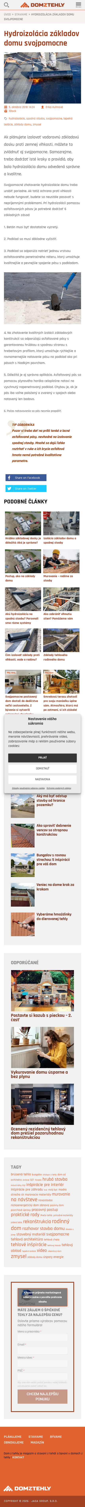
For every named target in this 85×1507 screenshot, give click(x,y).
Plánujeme (13, 1437)
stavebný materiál (30, 1234)
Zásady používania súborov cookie (28, 788)
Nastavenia (42, 779)
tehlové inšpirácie (28, 1244)
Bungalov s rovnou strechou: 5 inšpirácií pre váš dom (53, 859)
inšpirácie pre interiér (45, 1185)
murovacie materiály (38, 1194)
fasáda (38, 1180)
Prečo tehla (46, 1215)
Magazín (37, 1442)
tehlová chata (51, 1239)
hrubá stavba (54, 1179)
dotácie (26, 1180)
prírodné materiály (63, 1215)
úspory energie (53, 1257)
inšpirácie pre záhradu (27, 1190)
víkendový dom (54, 1251)
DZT (32, 1180)
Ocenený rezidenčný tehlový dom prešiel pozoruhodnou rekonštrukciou (38, 1133)
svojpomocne (54, 118)
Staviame (21, 14)
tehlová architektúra (27, 1239)
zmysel (37, 124)
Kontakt (18, 1457)
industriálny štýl (18, 1185)
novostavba (45, 1200)
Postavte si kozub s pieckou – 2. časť (41, 1017)
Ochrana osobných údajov (59, 788)
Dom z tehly (42, 5)
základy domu (22, 124)
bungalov (37, 1174)
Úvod (7, 14)
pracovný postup (45, 1210)
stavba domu (52, 1228)
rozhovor (30, 1228)
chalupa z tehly (50, 1175)
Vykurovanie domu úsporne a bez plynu (39, 1074)
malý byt (53, 1190)
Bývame (56, 1437)
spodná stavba (35, 118)
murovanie (61, 1194)
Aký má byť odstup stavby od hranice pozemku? (52, 800)
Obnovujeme (14, 1442)
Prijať (42, 757)
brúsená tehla (21, 1174)
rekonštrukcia (37, 1221)
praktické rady (25, 1215)
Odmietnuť (42, 768)
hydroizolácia (17, 118)
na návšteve (24, 1200)
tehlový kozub (54, 1245)
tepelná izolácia (29, 1251)
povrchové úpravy (21, 1210)
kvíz (45, 1190)
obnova (44, 1205)
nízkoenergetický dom (25, 1205)
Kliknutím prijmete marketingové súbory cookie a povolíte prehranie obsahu (42, 1297)
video (42, 1250)
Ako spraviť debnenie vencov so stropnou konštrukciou (54, 830)
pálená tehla (16, 1222)
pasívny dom (57, 1205)
